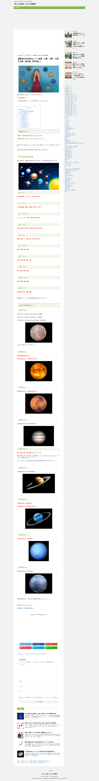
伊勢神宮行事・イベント (70, 135)
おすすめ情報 (68, 115)
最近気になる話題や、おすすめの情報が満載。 (49, 776)
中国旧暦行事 (68, 127)
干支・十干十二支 (69, 157)
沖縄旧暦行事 (68, 172)
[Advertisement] (49, 19)
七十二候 (67, 123)
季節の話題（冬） (69, 151)
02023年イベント (68, 90)
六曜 (66, 138)
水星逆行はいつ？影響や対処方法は (25, 608)
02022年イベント (68, 88)
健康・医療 (67, 136)
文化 (66, 160)
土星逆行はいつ (25, 121)
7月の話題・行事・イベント (71, 110)
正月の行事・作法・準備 (70, 170)
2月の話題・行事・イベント (71, 101)
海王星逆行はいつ (25, 125)
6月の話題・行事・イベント (71, 109)
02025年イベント (68, 93)
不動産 (66, 125)
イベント (67, 119)
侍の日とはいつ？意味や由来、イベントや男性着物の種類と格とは (79, 56)
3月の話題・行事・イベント (71, 104)
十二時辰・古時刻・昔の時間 (71, 146)
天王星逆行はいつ (25, 123)
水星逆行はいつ (25, 114)
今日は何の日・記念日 (69, 133)
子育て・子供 (68, 149)
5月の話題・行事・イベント (71, 107)
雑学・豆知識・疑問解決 (41, 653)
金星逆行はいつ (25, 116)
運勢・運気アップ (69, 186)
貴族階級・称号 (68, 185)
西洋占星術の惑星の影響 (27, 111)
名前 (20, 681)
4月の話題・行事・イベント (71, 106)
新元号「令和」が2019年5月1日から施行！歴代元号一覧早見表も (41, 723)
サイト (20, 691)
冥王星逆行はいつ (25, 126)
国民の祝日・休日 (69, 148)
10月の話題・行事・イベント (71, 94)
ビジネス (67, 122)
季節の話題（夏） (69, 152)
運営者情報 (17, 7)
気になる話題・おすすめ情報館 (25, 4)
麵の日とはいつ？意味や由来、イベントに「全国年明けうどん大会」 (79, 66)
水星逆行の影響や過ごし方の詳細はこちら (26, 344)
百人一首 (67, 177)
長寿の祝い (67, 188)
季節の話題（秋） (69, 156)
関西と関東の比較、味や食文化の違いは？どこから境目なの (39, 742)
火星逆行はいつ (25, 118)
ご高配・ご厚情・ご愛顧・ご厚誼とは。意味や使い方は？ (34, 762)
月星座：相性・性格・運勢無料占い (72, 168)
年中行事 (27, 653)
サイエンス (67, 120)
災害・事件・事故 (69, 175)
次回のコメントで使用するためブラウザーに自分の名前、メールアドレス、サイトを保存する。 (38, 698)
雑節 (66, 191)
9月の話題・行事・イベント (71, 114)
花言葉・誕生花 (68, 178)
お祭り (66, 117)
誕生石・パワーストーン (70, 183)
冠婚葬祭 (67, 139)
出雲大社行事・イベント (70, 141)
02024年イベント (21, 653)
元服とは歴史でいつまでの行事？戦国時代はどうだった (38, 732)
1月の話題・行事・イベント (71, 99)
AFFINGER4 (64, 778)
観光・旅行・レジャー (69, 181)
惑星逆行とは (22, 109)
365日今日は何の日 (69, 102)
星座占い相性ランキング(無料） (72, 162)
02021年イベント (68, 86)
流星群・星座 (68, 173)
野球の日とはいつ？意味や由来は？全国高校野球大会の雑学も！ (35, 760)
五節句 (66, 131)
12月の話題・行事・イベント (71, 98)
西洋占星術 (33, 653)
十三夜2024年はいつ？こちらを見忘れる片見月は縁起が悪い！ (40, 751)
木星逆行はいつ (25, 119)
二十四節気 (67, 130)
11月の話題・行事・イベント (71, 96)
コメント (21, 664)
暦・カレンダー (68, 164)
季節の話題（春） (69, 154)
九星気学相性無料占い (69, 128)
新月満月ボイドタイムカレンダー (24, 605)
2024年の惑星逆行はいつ (25, 113)
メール (21, 686)
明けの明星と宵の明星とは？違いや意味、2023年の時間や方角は (40, 713)
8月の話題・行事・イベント (71, 112)
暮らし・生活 (68, 165)
